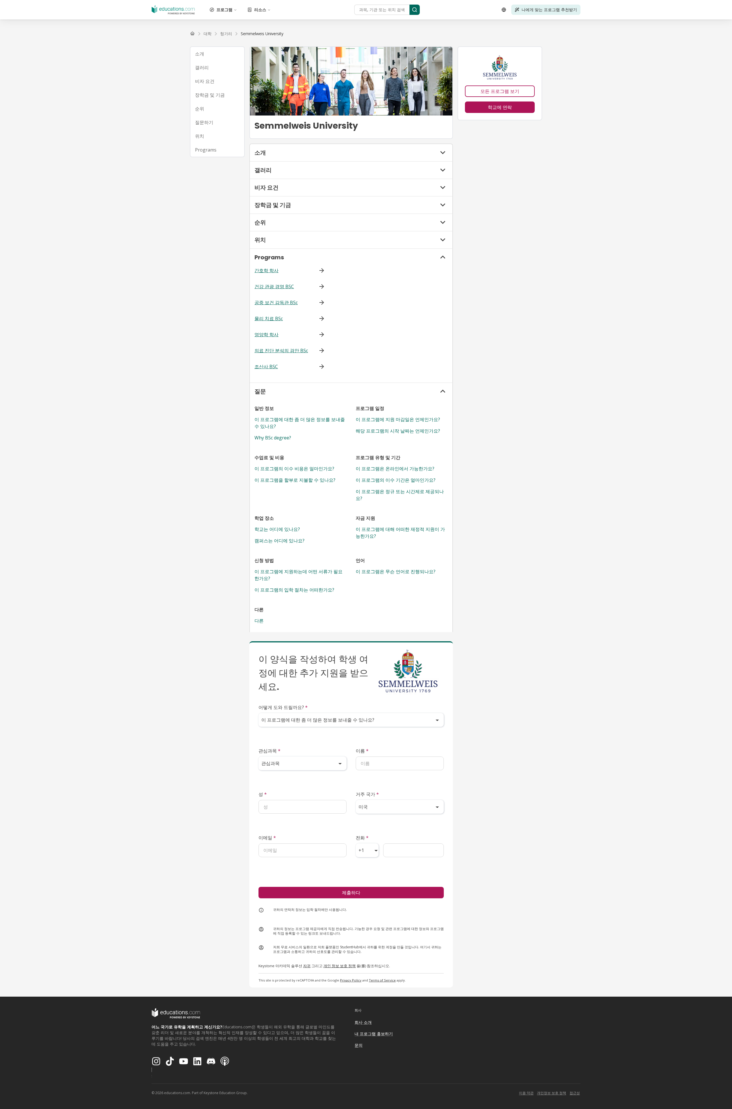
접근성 (575, 1092)
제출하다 (351, 892)
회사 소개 (363, 1022)
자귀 (307, 965)
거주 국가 (367, 794)
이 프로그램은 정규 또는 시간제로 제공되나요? (400, 494)
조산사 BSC (266, 366)
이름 (362, 751)
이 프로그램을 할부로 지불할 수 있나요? (294, 480)
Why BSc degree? (272, 438)
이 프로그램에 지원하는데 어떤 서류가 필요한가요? (298, 575)
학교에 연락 (500, 107)
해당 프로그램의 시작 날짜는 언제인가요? (398, 431)
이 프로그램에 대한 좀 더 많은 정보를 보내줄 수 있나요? (299, 422)
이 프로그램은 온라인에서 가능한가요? (395, 468)
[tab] (217, 54)
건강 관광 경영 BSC (274, 286)
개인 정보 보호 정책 (339, 965)
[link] (262, 34)
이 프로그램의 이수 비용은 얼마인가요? (294, 468)
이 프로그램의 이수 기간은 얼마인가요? (395, 480)
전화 (362, 838)
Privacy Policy (350, 980)
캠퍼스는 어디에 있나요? (279, 540)
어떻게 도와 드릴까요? (283, 707)
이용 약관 (526, 1092)
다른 (259, 621)
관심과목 (269, 751)
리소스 (260, 9)
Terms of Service (382, 980)
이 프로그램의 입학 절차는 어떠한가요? (294, 590)
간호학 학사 (266, 270)
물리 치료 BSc (268, 318)
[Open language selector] (504, 10)
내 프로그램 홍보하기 (374, 1033)
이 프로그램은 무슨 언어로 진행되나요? (395, 571)
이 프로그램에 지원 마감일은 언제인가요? (398, 419)
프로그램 (224, 9)
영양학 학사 (266, 334)
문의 (359, 1045)
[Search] (414, 10)
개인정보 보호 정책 (551, 1092)
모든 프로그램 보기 (499, 91)
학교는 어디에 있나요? (277, 529)
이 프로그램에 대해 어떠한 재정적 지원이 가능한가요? (400, 532)
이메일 (267, 838)
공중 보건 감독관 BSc (276, 302)
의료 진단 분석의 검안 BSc (281, 350)
